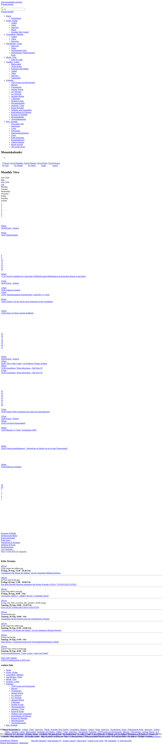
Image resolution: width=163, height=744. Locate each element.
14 (2, 269)
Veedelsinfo (16, 78)
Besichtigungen (7, 547)
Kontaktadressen (18, 140)
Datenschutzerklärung (20, 133)
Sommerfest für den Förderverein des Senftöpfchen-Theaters (25, 619)
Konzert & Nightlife (19, 115)
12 (2, 265)
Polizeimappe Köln (19, 50)
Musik (13, 30)
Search (55, 165)
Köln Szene (5, 540)
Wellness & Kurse (8, 545)
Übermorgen (16, 87)
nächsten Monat (17, 96)
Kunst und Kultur (8, 538)
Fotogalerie (15, 131)
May (3, 180)
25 (2, 398)
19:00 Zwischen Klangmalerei (13, 423)
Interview (15, 27)
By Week (32, 165)
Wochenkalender (18, 103)
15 (2, 334)
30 (2, 487)
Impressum (15, 126)
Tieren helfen (16, 66)
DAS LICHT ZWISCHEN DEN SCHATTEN (20, 607)
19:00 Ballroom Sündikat (11, 467)
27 (2, 402)
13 (2, 267)
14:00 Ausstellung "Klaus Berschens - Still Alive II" (22, 373)
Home (8, 16)
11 (2, 262)
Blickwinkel (16, 64)
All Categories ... (8, 549)
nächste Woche (17, 89)
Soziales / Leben (12, 62)
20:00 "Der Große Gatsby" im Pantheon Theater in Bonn (24, 363)
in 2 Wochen (16, 92)
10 (2, 260)
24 (2, 396)
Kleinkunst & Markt (9, 536)
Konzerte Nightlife (8, 533)
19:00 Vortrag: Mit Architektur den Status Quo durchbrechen (25, 412)
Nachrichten (16, 18)
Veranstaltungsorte (18, 119)
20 (2, 345)
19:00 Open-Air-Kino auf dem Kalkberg (17, 313)
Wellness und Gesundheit (21, 110)
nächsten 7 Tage (17, 105)
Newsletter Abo (17, 124)
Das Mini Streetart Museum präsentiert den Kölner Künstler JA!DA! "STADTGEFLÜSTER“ (39, 584)
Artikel (14, 23)
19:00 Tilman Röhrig (9, 235)
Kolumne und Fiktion (20, 69)
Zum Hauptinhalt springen (11, 2)
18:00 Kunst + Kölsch (10, 228)
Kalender (9, 80)
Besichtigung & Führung (21, 112)
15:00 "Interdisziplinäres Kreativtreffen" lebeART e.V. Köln (25, 295)
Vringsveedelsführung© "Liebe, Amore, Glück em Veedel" (25, 653)
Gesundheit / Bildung (14, 34)
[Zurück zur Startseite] (7, 4)
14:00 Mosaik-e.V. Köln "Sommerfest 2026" (19, 430)
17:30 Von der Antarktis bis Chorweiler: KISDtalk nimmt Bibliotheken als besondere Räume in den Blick (43, 276)
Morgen (14, 85)
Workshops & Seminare (10, 542)
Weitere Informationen (9, 743)
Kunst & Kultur (17, 108)
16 (2, 336)
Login (13, 128)
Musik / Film (11, 57)
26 (2, 400)
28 (2, 405)
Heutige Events (17, 101)
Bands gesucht (17, 144)
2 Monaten (15, 99)
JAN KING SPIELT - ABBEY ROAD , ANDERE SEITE (25, 596)
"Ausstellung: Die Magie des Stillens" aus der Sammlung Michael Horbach (31, 630)
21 (2, 347)
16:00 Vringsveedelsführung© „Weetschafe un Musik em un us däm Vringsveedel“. (34, 448)
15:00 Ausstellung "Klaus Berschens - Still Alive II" (22, 368)
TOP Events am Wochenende (23, 82)
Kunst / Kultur (12, 21)
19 (2, 343)
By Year (5, 165)
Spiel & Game (17, 60)
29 (2, 485)
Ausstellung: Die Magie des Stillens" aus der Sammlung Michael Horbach (30, 573)
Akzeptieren (5, 740)
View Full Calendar (9, 658)
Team (13, 135)
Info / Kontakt (11, 121)
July (2, 184)
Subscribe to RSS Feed (20, 660)
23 (2, 393)
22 (2, 391)
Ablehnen (14, 740)
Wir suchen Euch (18, 147)
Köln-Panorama (17, 138)
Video (13, 25)
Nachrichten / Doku (14, 43)
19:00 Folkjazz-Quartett (10, 290)
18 (2, 340)
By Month (18, 165)
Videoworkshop (17, 142)
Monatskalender (17, 117)
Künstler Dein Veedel (20, 32)
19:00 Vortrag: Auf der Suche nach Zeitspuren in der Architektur (27, 301)
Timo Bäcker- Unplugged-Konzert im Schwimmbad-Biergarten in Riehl (30, 642)
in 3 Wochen (16, 94)
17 (2, 338)
